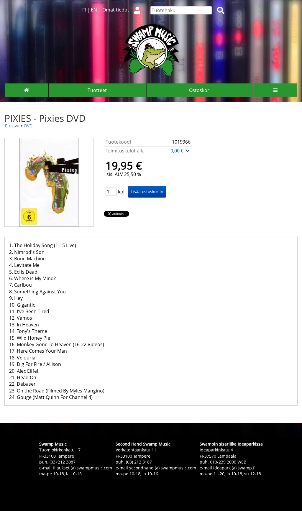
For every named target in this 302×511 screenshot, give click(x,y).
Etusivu (12, 126)
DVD (28, 126)
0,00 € (177, 150)
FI (84, 9)
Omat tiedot (115, 9)
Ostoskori (200, 90)
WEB (241, 462)
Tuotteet (97, 90)
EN (94, 9)
